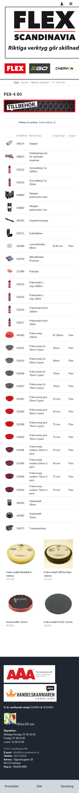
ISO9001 (35, 707)
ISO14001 (48, 707)
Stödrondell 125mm (16, 622)
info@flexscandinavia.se (26, 752)
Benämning (35, 135)
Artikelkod (21, 135)
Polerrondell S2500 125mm (58, 622)
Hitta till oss (25, 724)
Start (16, 82)
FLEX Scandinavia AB (15, 748)
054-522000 (20, 756)
